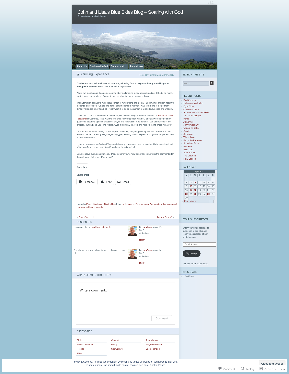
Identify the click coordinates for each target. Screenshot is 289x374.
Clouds (186, 131)
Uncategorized (153, 349)
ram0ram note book (101, 227)
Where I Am (188, 137)
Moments (187, 146)
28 (208, 194)
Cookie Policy (157, 365)
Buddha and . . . (119, 66)
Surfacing (187, 134)
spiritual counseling (95, 207)
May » (193, 201)
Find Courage (189, 100)
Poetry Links (136, 66)
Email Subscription (195, 219)
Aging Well (188, 122)
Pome (186, 119)
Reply (142, 240)
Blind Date (188, 149)
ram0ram (147, 227)
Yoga (79, 353)
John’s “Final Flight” (192, 115)
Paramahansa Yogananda (147, 204)
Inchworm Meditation (193, 103)
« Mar (185, 201)
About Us (82, 66)
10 (191, 186)
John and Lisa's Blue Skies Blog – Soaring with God (130, 12)
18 (195, 190)
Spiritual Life (110, 204)
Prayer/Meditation (94, 204)
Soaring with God (99, 66)
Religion (80, 349)
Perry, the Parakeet (192, 140)
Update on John (191, 128)
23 (186, 194)
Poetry (114, 344)
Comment (162, 318)
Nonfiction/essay (85, 344)
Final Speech (189, 159)
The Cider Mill (189, 155)
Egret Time (188, 106)
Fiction (80, 340)
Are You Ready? (164, 217)
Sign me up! (191, 253)
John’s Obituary (191, 125)
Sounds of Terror (191, 143)
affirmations (128, 204)
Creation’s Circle (191, 109)
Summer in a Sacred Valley (196, 112)
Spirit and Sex (190, 152)
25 (195, 194)
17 (191, 190)
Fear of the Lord (86, 217)
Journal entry (152, 340)
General (115, 340)
